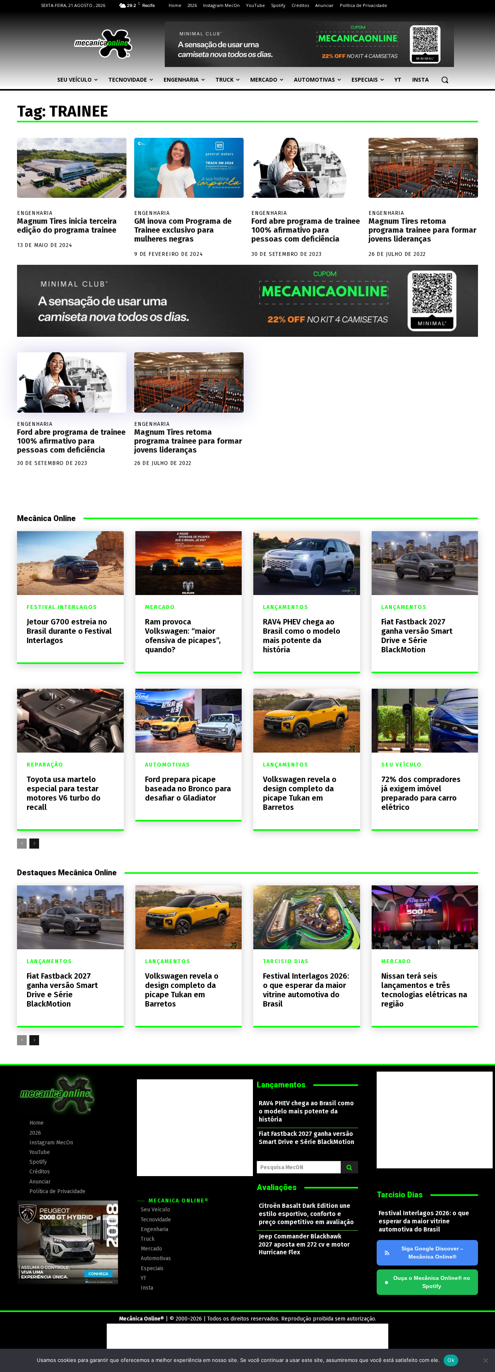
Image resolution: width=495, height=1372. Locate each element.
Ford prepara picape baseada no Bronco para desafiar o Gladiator (188, 789)
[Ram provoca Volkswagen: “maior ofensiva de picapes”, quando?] (188, 563)
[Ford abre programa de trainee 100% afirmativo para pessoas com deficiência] (306, 168)
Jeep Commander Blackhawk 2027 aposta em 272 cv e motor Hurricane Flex (304, 1244)
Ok (450, 1360)
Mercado (160, 607)
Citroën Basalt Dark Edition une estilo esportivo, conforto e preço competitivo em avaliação (306, 1214)
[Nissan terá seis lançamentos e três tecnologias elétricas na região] (425, 917)
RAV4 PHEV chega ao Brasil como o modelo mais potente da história (301, 635)
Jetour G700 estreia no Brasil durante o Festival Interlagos (69, 631)
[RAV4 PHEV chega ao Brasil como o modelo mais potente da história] (306, 563)
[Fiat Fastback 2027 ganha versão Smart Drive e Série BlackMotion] (425, 563)
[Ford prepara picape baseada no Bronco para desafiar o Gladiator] (188, 721)
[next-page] (34, 844)
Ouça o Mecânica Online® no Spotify (427, 1282)
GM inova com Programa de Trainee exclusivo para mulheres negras (183, 230)
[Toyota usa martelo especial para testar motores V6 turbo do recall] (70, 721)
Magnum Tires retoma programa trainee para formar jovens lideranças (422, 230)
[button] (444, 79)
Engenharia (35, 213)
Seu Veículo (401, 765)
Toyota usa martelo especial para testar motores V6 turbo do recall (64, 793)
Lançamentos (286, 607)
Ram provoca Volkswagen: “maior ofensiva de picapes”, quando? (183, 635)
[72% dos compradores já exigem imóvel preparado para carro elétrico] (425, 721)
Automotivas (167, 765)
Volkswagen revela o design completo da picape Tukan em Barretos (299, 793)
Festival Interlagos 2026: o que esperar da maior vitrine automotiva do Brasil (306, 989)
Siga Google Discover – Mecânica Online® (432, 1252)
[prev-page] (22, 844)
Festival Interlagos (62, 607)
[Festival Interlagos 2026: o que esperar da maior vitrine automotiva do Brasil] (306, 917)
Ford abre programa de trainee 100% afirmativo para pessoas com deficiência (305, 230)
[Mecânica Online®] (103, 44)
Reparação (45, 765)
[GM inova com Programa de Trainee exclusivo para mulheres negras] (189, 168)
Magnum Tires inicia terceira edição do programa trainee (67, 225)
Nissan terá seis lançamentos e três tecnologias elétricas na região (424, 989)
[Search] (349, 1167)
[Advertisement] (195, 1127)
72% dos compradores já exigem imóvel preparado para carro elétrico (421, 793)
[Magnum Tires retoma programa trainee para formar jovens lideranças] (423, 168)
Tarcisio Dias (286, 961)
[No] (485, 1360)
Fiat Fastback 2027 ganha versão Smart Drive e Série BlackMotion (416, 635)
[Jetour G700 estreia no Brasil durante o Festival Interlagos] (70, 563)
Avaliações (277, 1187)
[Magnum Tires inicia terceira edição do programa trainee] (71, 168)
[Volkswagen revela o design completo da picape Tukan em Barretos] (306, 721)
